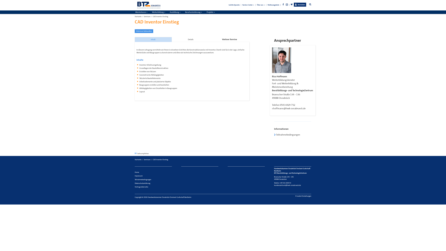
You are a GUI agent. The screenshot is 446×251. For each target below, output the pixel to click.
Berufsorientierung (193, 12)
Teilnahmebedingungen (288, 134)
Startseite (138, 16)
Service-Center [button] (247, 5)
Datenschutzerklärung (142, 183)
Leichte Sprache (234, 5)
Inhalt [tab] (153, 39)
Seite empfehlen (143, 153)
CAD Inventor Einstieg (160, 16)
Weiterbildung (158, 12)
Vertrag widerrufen (141, 187)
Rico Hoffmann (279, 76)
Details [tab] (190, 39)
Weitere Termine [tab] (229, 39)
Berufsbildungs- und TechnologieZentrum (292, 90)
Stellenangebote (273, 5)
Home (137, 172)
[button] (300, 5)
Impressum (139, 176)
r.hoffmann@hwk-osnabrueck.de (289, 108)
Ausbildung (174, 12)
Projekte (210, 12)
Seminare (147, 16)
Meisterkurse (140, 12)
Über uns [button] (260, 5)
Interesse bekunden (144, 31)
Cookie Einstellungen (303, 196)
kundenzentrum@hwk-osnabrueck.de (287, 185)
